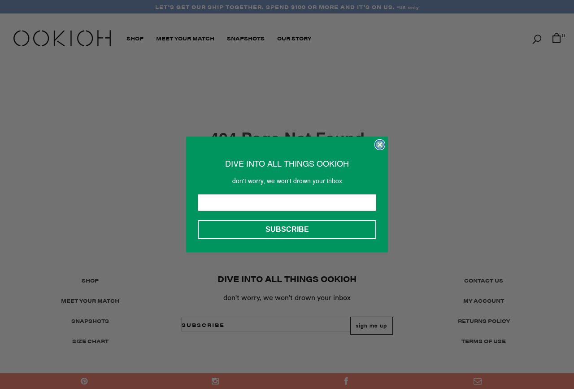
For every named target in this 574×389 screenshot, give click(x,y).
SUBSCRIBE (287, 229)
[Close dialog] (379, 144)
